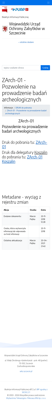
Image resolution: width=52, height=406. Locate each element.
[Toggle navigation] (48, 2)
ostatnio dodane (27, 42)
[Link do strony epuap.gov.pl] (19, 9)
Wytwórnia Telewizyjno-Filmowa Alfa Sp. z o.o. (26, 398)
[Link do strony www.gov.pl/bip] (6, 9)
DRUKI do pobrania (24, 107)
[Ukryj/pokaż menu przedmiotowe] (3, 2)
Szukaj (45, 67)
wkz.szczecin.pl (26, 371)
